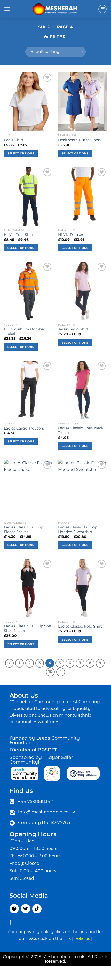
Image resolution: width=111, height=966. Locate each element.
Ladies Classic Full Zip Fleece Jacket (23, 529)
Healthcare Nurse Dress (79, 140)
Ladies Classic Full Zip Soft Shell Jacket (28, 628)
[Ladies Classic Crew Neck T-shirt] (82, 390)
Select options (20, 153)
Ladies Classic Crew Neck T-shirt (80, 430)
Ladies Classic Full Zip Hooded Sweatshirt (77, 529)
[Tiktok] (37, 908)
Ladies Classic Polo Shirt (80, 626)
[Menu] (7, 9)
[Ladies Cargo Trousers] (28, 390)
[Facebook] (14, 908)
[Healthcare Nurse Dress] (82, 101)
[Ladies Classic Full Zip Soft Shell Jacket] (28, 588)
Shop (44, 27)
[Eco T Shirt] (28, 101)
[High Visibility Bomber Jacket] (28, 291)
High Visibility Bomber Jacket (24, 331)
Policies (82, 938)
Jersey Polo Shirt (73, 329)
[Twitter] (25, 908)
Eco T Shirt (13, 140)
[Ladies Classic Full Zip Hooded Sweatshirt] (82, 489)
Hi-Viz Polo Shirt (19, 235)
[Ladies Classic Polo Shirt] (82, 588)
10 (50, 671)
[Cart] (102, 9)
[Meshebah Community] (55, 9)
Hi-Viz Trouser (70, 235)
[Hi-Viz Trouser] (82, 196)
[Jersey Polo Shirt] (82, 291)
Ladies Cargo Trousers (24, 428)
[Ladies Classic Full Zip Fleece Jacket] (28, 489)
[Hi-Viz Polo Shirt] (28, 196)
